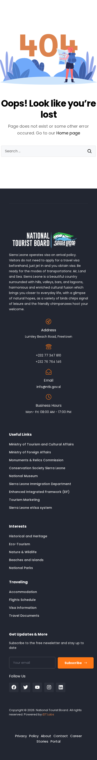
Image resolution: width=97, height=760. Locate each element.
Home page (68, 133)
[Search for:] (48, 151)
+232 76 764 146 (48, 361)
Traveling (18, 582)
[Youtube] (37, 687)
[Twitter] (25, 687)
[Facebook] (13, 687)
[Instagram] (49, 687)
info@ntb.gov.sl (49, 387)
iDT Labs (48, 714)
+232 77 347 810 (48, 355)
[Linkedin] (60, 687)
